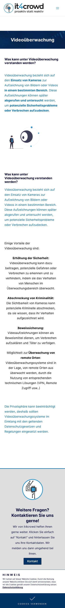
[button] (32, 600)
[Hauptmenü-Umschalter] (58, 8)
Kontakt (21, 537)
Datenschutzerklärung (13, 587)
